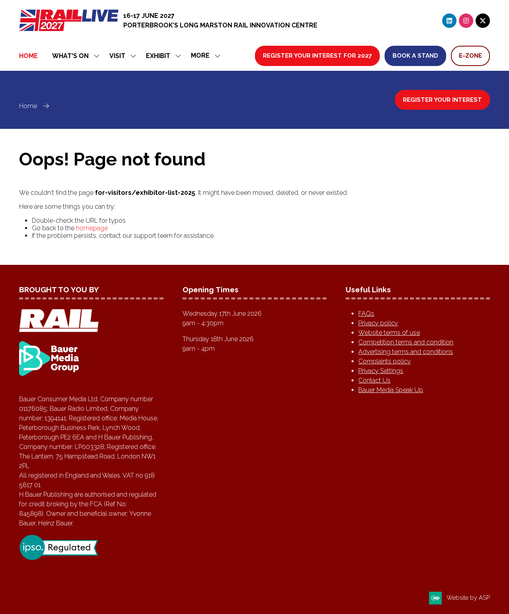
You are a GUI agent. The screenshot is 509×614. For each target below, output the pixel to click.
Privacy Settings (380, 371)
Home (28, 56)
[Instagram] (466, 21)
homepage (92, 228)
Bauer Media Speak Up (390, 390)
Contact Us (374, 380)
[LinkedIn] (449, 21)
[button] (203, 55)
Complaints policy (384, 361)
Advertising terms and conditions (405, 352)
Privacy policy (378, 323)
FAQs (366, 313)
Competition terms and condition (405, 342)
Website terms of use (389, 332)
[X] (483, 21)
